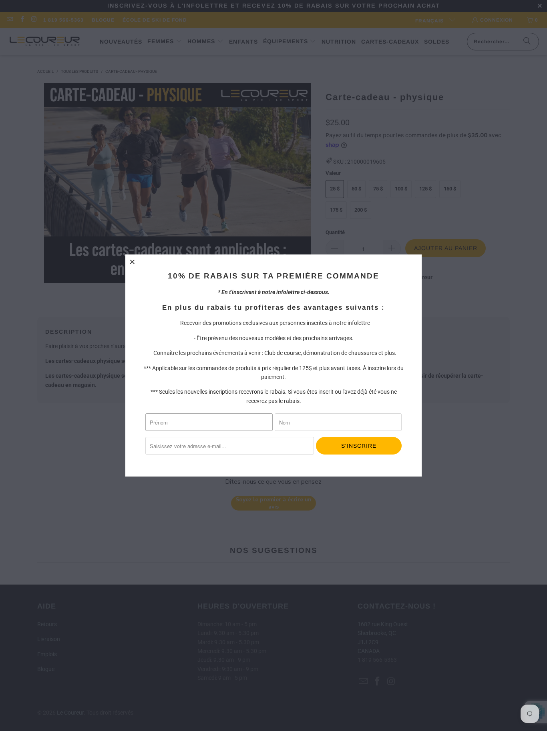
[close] (132, 261)
